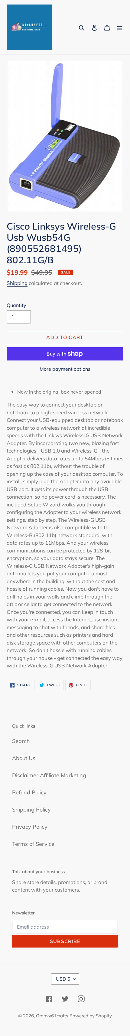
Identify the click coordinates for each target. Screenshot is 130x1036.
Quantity (16, 305)
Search (21, 741)
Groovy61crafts (52, 1016)
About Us (23, 758)
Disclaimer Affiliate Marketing (49, 775)
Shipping (17, 283)
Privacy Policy (29, 826)
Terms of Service (33, 843)
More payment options (65, 369)
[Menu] (119, 27)
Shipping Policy (31, 809)
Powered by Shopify (91, 1016)
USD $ (63, 979)
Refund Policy (29, 792)
